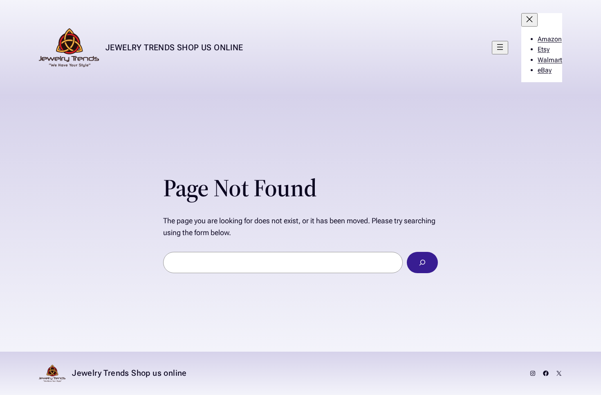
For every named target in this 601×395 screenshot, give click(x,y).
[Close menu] (529, 20)
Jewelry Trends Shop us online (174, 47)
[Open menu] (500, 47)
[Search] (422, 262)
